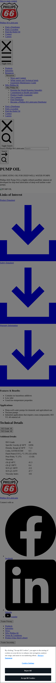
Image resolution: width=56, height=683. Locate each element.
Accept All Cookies (28, 678)
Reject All (28, 671)
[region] (28, 664)
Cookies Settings (28, 663)
